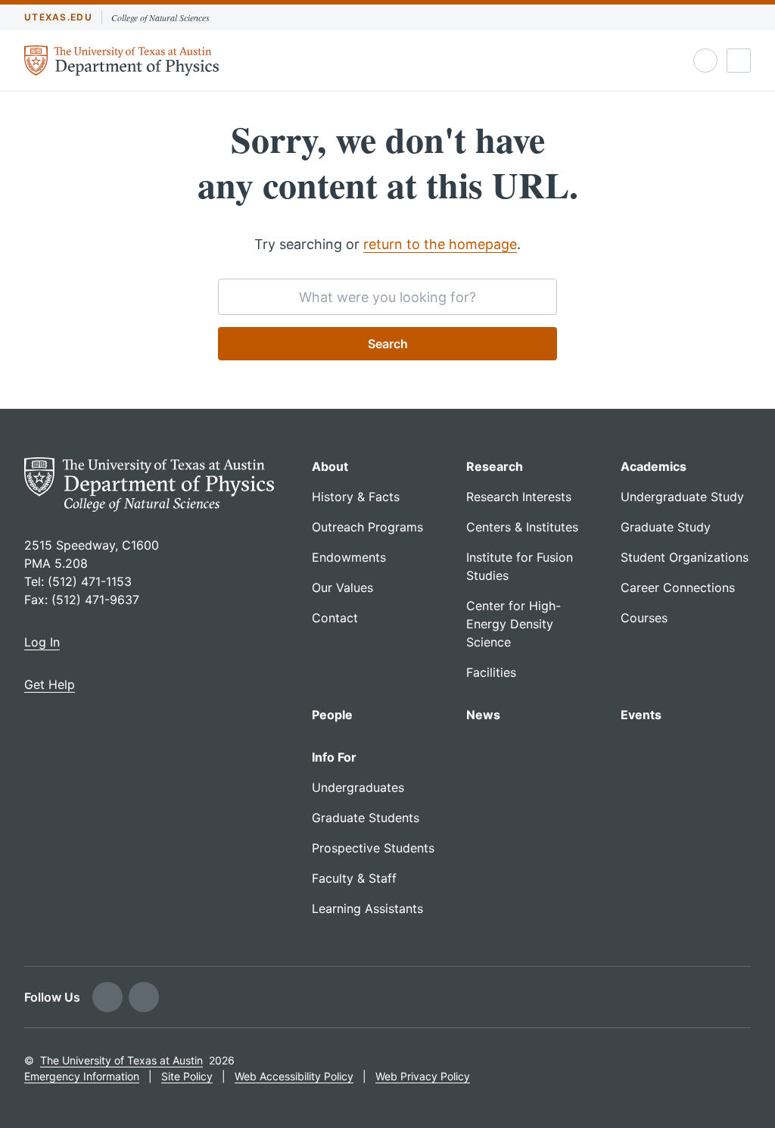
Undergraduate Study (682, 496)
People (332, 714)
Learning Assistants (367, 908)
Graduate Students (365, 817)
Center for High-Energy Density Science (513, 624)
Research (494, 466)
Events (641, 714)
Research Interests (518, 496)
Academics (653, 466)
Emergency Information (81, 1076)
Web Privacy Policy (422, 1076)
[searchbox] (387, 297)
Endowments (349, 557)
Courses (644, 617)
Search (388, 343)
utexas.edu (58, 17)
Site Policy (187, 1076)
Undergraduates (358, 787)
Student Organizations (685, 557)
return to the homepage (440, 244)
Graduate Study (666, 526)
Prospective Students (373, 847)
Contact (335, 617)
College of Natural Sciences (160, 17)
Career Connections (678, 587)
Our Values (342, 587)
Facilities (491, 672)
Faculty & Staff (354, 878)
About (330, 466)
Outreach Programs (367, 526)
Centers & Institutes (522, 526)
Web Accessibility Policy (294, 1076)
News (483, 714)
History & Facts (356, 496)
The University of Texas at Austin (121, 1060)
